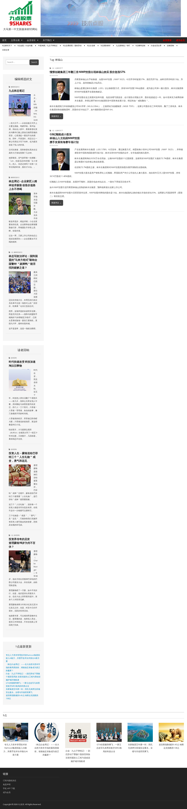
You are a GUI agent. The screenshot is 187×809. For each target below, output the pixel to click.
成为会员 (180, 40)
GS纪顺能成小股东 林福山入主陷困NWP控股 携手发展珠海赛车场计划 (65, 138)
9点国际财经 (105, 46)
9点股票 (21, 804)
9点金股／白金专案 (25, 46)
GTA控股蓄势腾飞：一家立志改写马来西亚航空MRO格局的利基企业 (109, 748)
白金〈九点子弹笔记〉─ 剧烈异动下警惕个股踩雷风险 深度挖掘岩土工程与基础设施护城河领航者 (23, 676)
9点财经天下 (7, 46)
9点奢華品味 (140, 46)
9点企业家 (91, 46)
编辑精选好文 (15, 87)
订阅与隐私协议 (9, 780)
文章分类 (15, 40)
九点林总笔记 (17, 90)
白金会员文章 (156, 46)
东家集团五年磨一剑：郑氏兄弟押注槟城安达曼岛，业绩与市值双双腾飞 (140, 748)
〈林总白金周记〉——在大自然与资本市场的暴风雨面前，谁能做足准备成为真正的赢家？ (23, 667)
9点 (53, 68)
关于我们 (47, 40)
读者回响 (170, 46)
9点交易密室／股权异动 (72, 46)
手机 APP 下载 (9, 788)
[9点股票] (20, 13)
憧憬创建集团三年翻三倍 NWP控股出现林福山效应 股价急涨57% (87, 71)
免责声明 (7, 784)
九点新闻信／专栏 (123, 46)
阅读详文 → (56, 116)
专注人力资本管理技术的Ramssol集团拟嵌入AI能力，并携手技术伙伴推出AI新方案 (23, 658)
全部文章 (5, 50)
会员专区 (31, 40)
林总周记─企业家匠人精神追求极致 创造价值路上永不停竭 (23, 185)
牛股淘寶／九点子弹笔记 (47, 46)
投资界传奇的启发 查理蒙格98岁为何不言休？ (22, 542)
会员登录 (167, 40)
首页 (4, 40)
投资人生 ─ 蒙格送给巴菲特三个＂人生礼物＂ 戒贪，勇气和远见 (23, 456)
